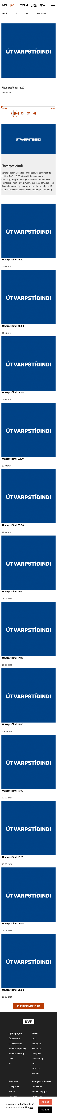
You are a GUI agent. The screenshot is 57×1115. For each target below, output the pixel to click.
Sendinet (36, 1074)
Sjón (42, 5)
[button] (15, 113)
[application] (28, 113)
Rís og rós (36, 1054)
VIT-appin (37, 1044)
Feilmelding (37, 1059)
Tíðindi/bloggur (39, 1092)
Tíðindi (24, 5)
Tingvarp (41, 14)
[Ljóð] (13, 5)
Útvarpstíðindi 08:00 (13, 392)
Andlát (12, 1092)
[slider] (47, 113)
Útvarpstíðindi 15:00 (12, 791)
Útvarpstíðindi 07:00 (13, 525)
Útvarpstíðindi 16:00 (12, 724)
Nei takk (45, 1109)
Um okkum (37, 1087)
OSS (34, 1039)
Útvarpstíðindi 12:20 (12, 260)
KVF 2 (27, 14)
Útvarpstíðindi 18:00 (12, 592)
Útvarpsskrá (14, 1039)
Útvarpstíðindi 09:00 (13, 326)
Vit (10, 1064)
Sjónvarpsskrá (15, 1044)
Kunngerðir (14, 1087)
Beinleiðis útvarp (17, 1054)
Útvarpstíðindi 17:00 (12, 658)
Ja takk (45, 1101)
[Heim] (4, 5)
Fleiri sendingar (28, 1006)
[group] (35, 113)
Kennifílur (36, 1049)
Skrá (4, 14)
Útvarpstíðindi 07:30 (13, 459)
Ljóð (34, 5)
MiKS (11, 1059)
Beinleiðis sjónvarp (17, 1049)
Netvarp (36, 1069)
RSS (34, 1064)
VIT (15, 14)
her (31, 1107)
